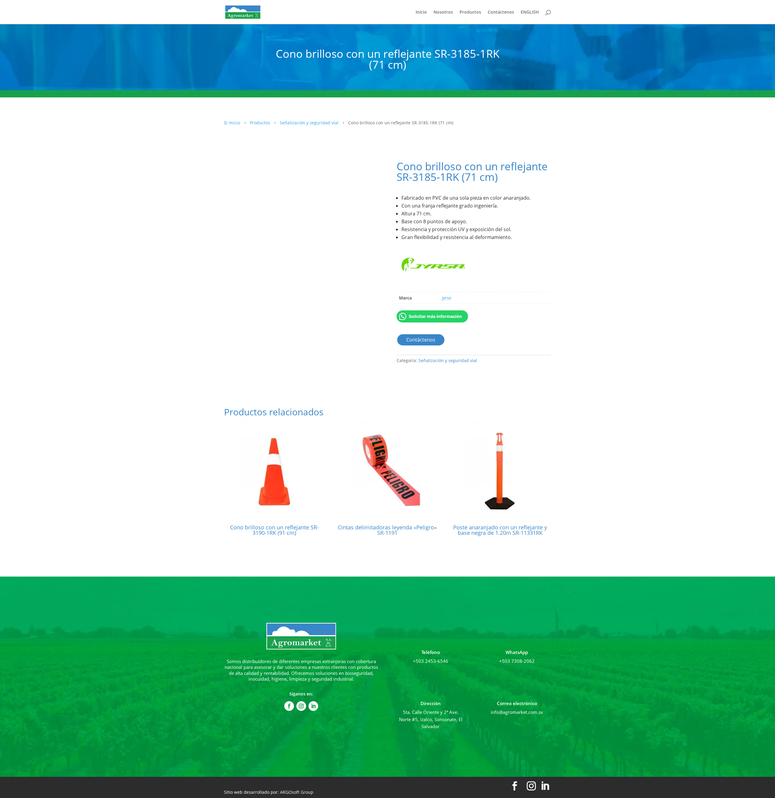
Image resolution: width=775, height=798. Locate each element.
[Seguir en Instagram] (301, 706)
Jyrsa (446, 298)
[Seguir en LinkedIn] (313, 706)
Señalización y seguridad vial (447, 360)
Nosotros (443, 12)
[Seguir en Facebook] (289, 706)
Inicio (421, 12)
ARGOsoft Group (296, 792)
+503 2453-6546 (430, 661)
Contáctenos (501, 12)
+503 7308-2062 (517, 661)
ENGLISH (530, 12)
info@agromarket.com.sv (517, 712)
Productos (470, 12)
